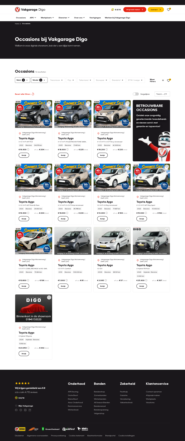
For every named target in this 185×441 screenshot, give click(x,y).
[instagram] (25, 410)
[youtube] (21, 410)
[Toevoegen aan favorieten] (49, 103)
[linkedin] (30, 410)
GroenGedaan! (52, 429)
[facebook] (16, 410)
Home (17, 23)
